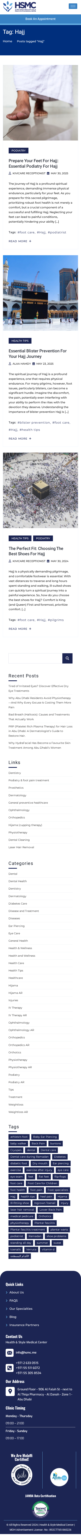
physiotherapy (19, 1223)
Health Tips (20, 340)
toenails (15, 1249)
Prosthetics (16, 787)
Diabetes (60, 1156)
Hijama (13, 985)
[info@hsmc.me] (10, 1353)
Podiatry (18, 150)
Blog (12, 1317)
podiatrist (58, 232)
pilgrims (57, 620)
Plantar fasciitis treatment (27, 1229)
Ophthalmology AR (21, 1030)
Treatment (15, 1097)
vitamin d (48, 1249)
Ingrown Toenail (44, 1203)
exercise (15, 1170)
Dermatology (17, 795)
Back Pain (38, 1143)
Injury (64, 1203)
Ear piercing (61, 1163)
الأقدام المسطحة (19, 1256)
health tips (31, 430)
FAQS (13, 1300)
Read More (18, 241)
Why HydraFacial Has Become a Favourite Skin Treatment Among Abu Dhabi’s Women (39, 745)
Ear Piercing (16, 926)
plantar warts (59, 1229)
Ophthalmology (19, 810)
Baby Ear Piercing (45, 1137)
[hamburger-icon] (73, 6)
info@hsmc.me (26, 1352)
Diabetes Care (17, 903)
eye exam (16, 1176)
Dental (12, 874)
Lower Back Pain (51, 1209)
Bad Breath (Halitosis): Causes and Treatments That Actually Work (39, 717)
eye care (63, 1170)
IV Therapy (15, 1007)
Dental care (48, 1150)
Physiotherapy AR (20, 1067)
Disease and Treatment (23, 911)
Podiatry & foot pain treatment (28, 780)
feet (30, 1176)
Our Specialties (20, 1309)
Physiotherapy (17, 832)
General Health (18, 940)
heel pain (46, 1196)
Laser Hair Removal (21, 847)
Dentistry (14, 773)
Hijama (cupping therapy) (25, 825)
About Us (16, 1292)
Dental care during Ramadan (29, 1156)
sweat (57, 1243)
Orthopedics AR (18, 1045)
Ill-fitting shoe (19, 1203)
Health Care (16, 963)
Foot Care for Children (42, 1183)
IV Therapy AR (17, 1015)
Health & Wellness (20, 948)
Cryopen (15, 1150)
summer (42, 1243)
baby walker (18, 1143)
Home (7, 41)
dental (31, 1150)
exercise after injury (39, 1170)
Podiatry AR (16, 1082)
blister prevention (35, 422)
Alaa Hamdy (22, 363)
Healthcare (15, 978)
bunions (55, 1143)
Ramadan (35, 1236)
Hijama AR (15, 993)
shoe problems (56, 1236)
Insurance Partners (24, 1325)
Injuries (13, 1000)
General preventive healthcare (28, 802)
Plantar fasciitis (44, 1223)
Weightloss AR (18, 1112)
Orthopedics (16, 817)
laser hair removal (22, 1209)
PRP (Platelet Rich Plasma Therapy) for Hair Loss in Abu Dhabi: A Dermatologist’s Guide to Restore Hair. (40, 731)
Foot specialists (58, 1190)
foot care (27, 232)
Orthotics (14, 1052)
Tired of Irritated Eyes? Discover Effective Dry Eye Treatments (38, 688)
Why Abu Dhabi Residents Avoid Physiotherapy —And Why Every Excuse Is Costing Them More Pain (39, 702)
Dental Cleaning (19, 840)
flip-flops (60, 1176)
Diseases (14, 918)
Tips (11, 1089)
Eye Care (14, 933)
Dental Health (17, 881)
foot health (17, 1190)
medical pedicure (21, 1216)
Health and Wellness (21, 955)
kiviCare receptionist (29, 173)
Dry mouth (40, 1163)
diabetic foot (18, 1163)
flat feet (44, 1176)
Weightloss (15, 1104)
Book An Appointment (40, 19)
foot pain (36, 1190)
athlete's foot (19, 1137)
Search (67, 658)
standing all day (20, 1243)
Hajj (42, 232)
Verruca (31, 1249)
